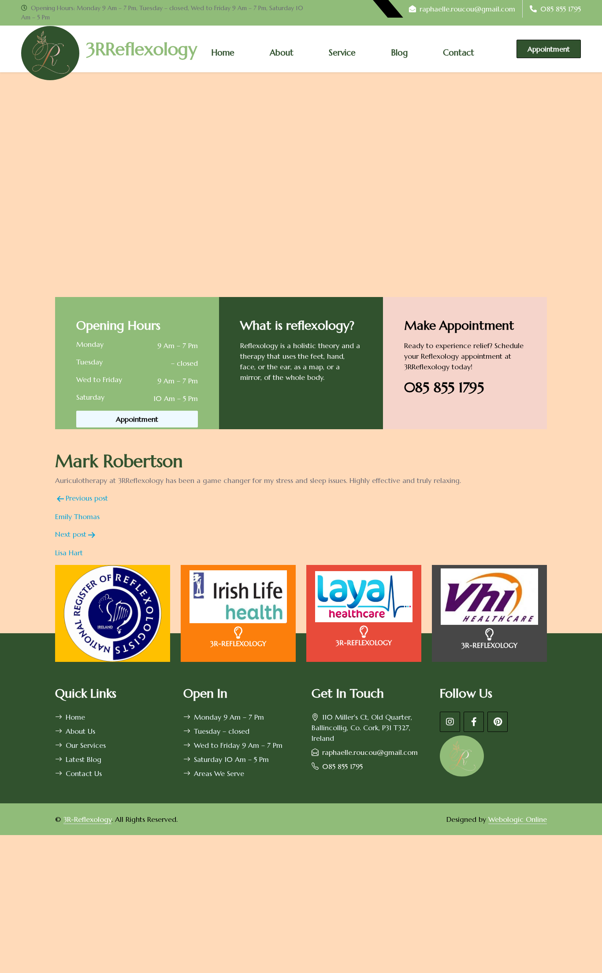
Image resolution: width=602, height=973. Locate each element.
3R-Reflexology (87, 819)
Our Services (86, 745)
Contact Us (84, 773)
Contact (458, 52)
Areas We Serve (219, 773)
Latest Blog (83, 759)
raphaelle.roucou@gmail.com (467, 8)
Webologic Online (517, 819)
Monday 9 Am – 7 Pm (229, 717)
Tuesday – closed (221, 731)
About (282, 52)
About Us (80, 731)
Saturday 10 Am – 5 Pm (231, 759)
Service (342, 52)
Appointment (549, 49)
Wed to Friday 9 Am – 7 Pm (238, 745)
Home (222, 52)
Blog (399, 52)
